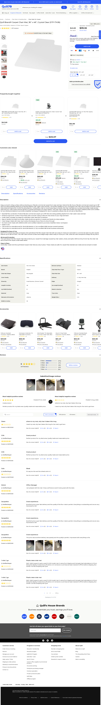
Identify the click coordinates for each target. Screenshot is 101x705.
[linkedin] (47, 640)
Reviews (42, 193)
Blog (76, 651)
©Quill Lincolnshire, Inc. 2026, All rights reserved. (23, 691)
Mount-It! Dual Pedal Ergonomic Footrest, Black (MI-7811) (63, 333)
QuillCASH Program (32, 654)
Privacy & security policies (9, 667)
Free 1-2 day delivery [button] (6, 344)
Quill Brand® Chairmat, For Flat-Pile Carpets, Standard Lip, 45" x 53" (81, 112)
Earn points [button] (95, 23)
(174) (59, 361)
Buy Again (32, 12)
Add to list (74, 68)
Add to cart (87, 46)
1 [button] (44, 593)
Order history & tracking (9, 648)
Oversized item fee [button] (74, 114)
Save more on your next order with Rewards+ (17, 2)
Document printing (32, 665)
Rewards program (31, 651)
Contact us (5, 669)
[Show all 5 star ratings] (51, 360)
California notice (44, 697)
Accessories (31, 193)
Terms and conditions (43, 634)
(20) (59, 367)
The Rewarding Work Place (82, 654)
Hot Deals (25, 12)
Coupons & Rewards (15, 12)
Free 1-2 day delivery (77, 55)
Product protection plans (33, 673)
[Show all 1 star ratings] (51, 369)
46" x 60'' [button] (91, 75)
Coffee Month (40, 12)
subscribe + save (50, 12)
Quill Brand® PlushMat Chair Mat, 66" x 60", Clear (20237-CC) (26, 171)
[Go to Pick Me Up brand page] (39, 617)
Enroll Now (83, 30)
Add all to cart (50, 141)
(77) (59, 363)
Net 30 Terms (30, 659)
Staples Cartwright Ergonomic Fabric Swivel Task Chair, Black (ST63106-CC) (49, 112)
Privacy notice (34, 697)
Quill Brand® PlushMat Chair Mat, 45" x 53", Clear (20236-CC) (8, 171)
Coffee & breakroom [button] (86, 12)
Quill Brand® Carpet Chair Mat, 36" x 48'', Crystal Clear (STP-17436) (14, 112)
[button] (64, 7)
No (49, 428)
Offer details (60, 181)
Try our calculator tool (82, 39)
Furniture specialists (32, 671)
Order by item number (57, 656)
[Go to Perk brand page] (46, 617)
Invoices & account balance (10, 656)
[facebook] (52, 640)
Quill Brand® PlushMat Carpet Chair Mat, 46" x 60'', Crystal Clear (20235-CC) (63, 171)
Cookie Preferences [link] (55, 697)
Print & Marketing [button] (61, 12)
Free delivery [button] (23, 344)
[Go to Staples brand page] (54, 617)
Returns (5, 651)
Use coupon (66, 630)
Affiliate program (31, 678)
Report (56, 428)
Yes (43, 428)
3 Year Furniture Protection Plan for (81, 84)
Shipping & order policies (9, 661)
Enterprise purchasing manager (35, 668)
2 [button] (47, 593)
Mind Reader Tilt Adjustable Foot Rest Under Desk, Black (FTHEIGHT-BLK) (45, 333)
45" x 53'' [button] (82, 75)
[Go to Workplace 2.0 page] (76, 617)
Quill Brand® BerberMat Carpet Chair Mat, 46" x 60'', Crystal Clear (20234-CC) (44, 171)
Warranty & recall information (10, 664)
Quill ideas (29, 676)
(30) (59, 369)
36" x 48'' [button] (74, 75)
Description (5, 193)
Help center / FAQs (8, 659)
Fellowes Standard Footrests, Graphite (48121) (8, 333)
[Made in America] (3, 249)
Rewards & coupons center (58, 659)
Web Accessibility (80, 659)
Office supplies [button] (73, 12)
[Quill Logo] (7, 6)
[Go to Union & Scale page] (69, 617)
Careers (77, 656)
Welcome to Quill (80, 648)
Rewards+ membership (33, 648)
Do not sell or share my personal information (72, 697)
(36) (59, 365)
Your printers (54, 654)
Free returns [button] (75, 64)
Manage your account (8, 654)
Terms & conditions (23, 697)
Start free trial (95, 36)
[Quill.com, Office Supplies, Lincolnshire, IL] (7, 691)
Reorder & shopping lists (57, 648)
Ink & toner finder (55, 651)
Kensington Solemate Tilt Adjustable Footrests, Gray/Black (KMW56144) (26, 333)
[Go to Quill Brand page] (24, 617)
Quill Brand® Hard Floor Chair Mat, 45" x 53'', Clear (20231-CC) (81, 171)
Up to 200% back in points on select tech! (50, 2)
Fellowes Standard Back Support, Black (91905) (80, 333)
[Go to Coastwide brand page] (32, 617)
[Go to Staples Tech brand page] (61, 617)
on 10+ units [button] (27, 180)
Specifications (18, 193)
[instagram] (43, 640)
